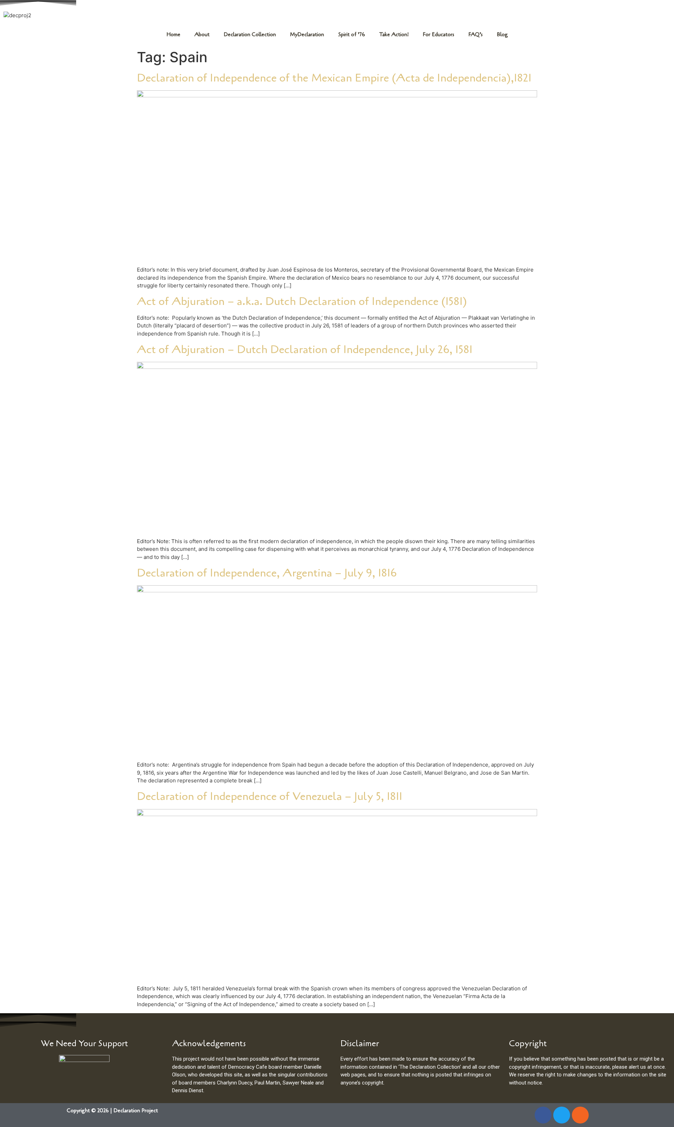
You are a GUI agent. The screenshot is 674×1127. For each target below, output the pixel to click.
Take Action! (394, 34)
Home (173, 34)
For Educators (438, 34)
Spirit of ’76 (351, 34)
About (202, 34)
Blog (502, 34)
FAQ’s (475, 34)
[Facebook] (543, 1115)
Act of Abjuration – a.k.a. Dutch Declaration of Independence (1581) (302, 301)
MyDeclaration (307, 34)
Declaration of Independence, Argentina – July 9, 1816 (267, 572)
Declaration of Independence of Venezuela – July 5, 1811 (269, 796)
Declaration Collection (250, 34)
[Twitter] (561, 1115)
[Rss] (580, 1115)
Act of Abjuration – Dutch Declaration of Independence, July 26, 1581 (305, 349)
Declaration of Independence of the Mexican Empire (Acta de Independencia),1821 (334, 77)
